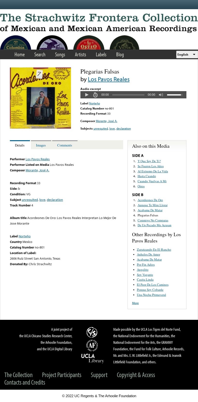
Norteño (94, 103)
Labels (101, 54)
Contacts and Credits (24, 382)
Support (99, 374)
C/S (92, 332)
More (135, 303)
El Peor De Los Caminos (153, 284)
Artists (80, 54)
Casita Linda (145, 279)
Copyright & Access (136, 374)
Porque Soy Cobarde (150, 289)
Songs (60, 54)
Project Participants (61, 374)
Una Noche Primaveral (151, 294)
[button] (86, 95)
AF (92, 345)
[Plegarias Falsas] (40, 127)
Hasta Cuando (147, 176)
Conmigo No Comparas (153, 220)
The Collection (18, 374)
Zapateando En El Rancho (154, 249)
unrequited (100, 128)
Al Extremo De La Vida (153, 171)
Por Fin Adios (146, 264)
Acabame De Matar (150, 210)
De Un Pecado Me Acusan (154, 225)
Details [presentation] (20, 145)
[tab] (20, 144)
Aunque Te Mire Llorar (153, 205)
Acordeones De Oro (150, 200)
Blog (120, 54)
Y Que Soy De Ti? (149, 161)
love (112, 128)
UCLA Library (92, 358)
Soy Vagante (145, 274)
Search (39, 54)
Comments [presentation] (64, 145)
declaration (123, 128)
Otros (141, 186)
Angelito (142, 269)
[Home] (99, 23)
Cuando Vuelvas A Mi (152, 181)
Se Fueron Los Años (151, 166)
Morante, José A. (106, 121)
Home (19, 54)
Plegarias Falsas (148, 215)
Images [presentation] (41, 145)
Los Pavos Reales (109, 79)
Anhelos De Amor (148, 254)
